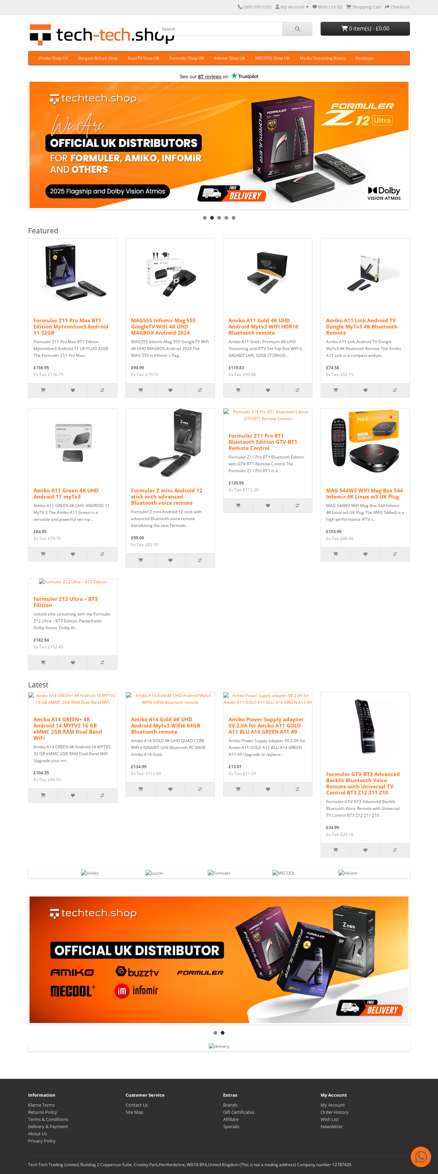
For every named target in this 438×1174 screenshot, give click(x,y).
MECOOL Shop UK (272, 58)
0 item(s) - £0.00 (368, 28)
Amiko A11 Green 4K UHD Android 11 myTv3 (66, 493)
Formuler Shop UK (186, 58)
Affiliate (231, 1119)
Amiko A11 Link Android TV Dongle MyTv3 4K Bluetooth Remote (362, 326)
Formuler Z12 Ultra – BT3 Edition (66, 601)
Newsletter (332, 1126)
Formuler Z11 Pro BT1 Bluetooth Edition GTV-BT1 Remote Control (263, 441)
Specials (231, 1126)
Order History (335, 1112)
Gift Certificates (238, 1112)
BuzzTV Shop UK (143, 58)
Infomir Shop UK (229, 58)
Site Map (134, 1112)
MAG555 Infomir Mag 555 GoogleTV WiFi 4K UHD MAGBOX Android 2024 (163, 326)
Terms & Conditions (48, 1119)
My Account (333, 1105)
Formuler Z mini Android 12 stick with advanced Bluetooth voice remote (167, 496)
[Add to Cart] (43, 390)
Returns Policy (42, 1112)
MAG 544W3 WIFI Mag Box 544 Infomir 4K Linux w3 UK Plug (364, 493)
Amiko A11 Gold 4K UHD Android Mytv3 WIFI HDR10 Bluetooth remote (263, 326)
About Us (37, 1134)
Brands (230, 1105)
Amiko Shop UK (53, 58)
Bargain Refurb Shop (98, 58)
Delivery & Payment (48, 1126)
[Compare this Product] (102, 390)
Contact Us (137, 1105)
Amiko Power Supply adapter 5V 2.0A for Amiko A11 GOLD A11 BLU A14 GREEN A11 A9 (266, 725)
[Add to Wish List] (72, 390)
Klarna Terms (41, 1105)
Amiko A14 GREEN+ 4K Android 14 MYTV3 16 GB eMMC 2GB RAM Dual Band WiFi (68, 728)
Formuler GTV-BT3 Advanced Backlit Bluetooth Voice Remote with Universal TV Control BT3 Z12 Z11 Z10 (363, 783)
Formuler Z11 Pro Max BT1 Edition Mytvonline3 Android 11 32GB (71, 326)
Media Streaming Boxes (322, 58)
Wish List (330, 1119)
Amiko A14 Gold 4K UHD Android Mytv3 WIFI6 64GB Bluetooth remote (165, 725)
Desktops (364, 58)
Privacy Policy (42, 1141)
